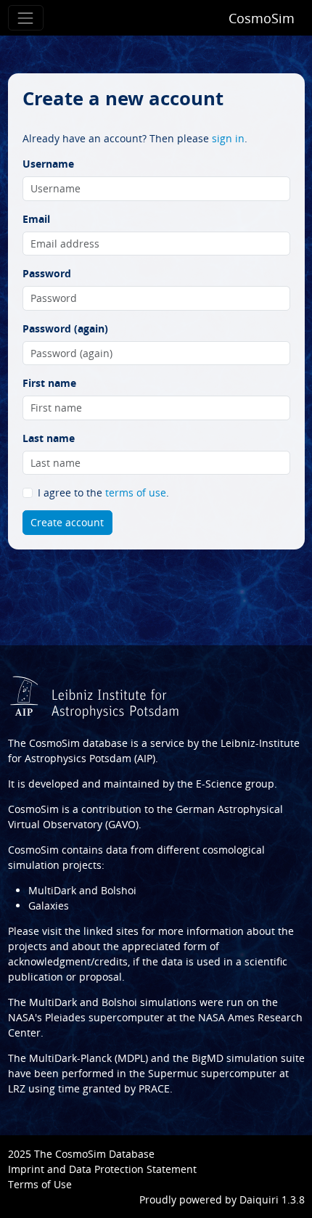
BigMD (207, 1058)
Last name (48, 438)
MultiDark (53, 1002)
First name (49, 383)
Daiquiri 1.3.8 (272, 1199)
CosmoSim (262, 18)
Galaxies (48, 905)
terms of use (135, 492)
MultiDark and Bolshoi (82, 890)
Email (36, 219)
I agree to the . (103, 492)
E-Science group (235, 783)
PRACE (154, 1088)
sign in (228, 138)
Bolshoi (119, 1002)
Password (46, 273)
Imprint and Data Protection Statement (102, 1169)
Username (48, 164)
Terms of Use (40, 1184)
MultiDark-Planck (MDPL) (88, 1058)
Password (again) (65, 328)
